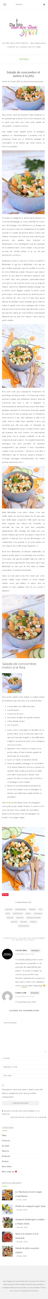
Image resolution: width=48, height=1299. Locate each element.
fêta (8, 913)
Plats (4, 1135)
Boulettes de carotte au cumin (28, 1117)
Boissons (6, 1156)
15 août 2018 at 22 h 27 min (24, 954)
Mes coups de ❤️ (9, 1171)
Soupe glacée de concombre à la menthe (21, 1112)
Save (6, 895)
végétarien (24, 926)
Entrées (24, 59)
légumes (38, 913)
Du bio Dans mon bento (33, 81)
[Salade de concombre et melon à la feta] (23, 98)
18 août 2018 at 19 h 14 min (24, 996)
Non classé (7, 1166)
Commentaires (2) (23, 902)
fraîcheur (17, 913)
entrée (32, 909)
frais (28, 913)
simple (33, 922)
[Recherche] (44, 5)
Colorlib (16, 1291)
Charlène (21, 950)
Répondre (35, 950)
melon (10, 918)
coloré (8, 909)
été (40, 909)
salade (24, 922)
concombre (20, 909)
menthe (20, 918)
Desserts (6, 1140)
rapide (14, 922)
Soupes (5, 1161)
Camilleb (20, 993)
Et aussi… (6, 1146)
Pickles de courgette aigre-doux (30, 1206)
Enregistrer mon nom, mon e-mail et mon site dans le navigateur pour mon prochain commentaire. (22, 1093)
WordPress (34, 1291)
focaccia (9, 802)
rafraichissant (33, 918)
